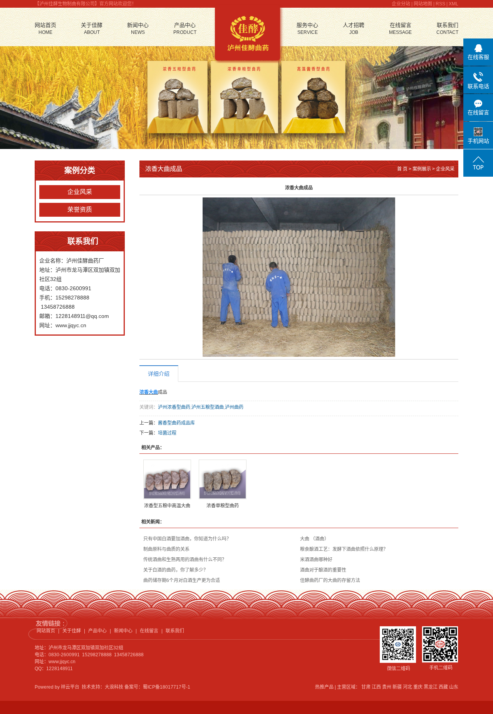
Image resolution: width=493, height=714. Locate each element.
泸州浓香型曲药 (174, 407)
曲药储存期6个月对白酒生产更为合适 (181, 580)
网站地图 (423, 4)
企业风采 (79, 192)
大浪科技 (114, 687)
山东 (453, 687)
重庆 (418, 687)
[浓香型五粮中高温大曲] (167, 479)
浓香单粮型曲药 (222, 505)
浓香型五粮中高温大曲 (167, 505)
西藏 (443, 687)
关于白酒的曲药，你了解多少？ (175, 570)
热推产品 (324, 687)
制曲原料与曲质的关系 (166, 549)
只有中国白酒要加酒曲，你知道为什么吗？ (187, 539)
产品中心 (184, 28)
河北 (407, 687)
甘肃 (366, 687)
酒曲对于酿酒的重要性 (323, 570)
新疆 (397, 687)
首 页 (402, 169)
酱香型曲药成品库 (176, 423)
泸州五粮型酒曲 (207, 407)
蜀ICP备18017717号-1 (166, 687)
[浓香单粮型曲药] (222, 479)
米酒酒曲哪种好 (316, 559)
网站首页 (45, 28)
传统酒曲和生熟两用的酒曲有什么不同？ (184, 559)
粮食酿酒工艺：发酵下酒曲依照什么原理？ (344, 549)
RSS (440, 4)
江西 (376, 687)
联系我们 (447, 28)
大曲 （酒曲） (314, 539)
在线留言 (400, 28)
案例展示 (422, 169)
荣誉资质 (79, 209)
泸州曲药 (234, 407)
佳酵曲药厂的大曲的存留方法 (330, 580)
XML (453, 4)
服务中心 (307, 28)
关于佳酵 (91, 28)
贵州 (386, 687)
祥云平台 (70, 687)
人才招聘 (353, 28)
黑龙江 (431, 687)
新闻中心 (138, 28)
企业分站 (401, 4)
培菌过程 (167, 433)
